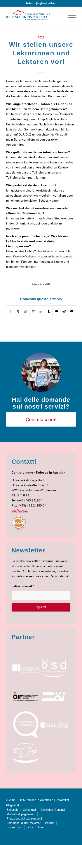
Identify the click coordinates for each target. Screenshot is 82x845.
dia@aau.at (20, 510)
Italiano (52, 3)
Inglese (41, 3)
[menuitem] (70, 15)
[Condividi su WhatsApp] (26, 311)
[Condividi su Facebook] (10, 311)
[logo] (28, 15)
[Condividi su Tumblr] (48, 311)
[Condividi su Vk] (56, 311)
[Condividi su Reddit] (64, 311)
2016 (41, 37)
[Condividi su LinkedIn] (41, 311)
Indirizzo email (23, 586)
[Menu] (70, 15)
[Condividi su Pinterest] (33, 311)
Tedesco (30, 3)
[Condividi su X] (18, 311)
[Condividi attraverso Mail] (72, 311)
